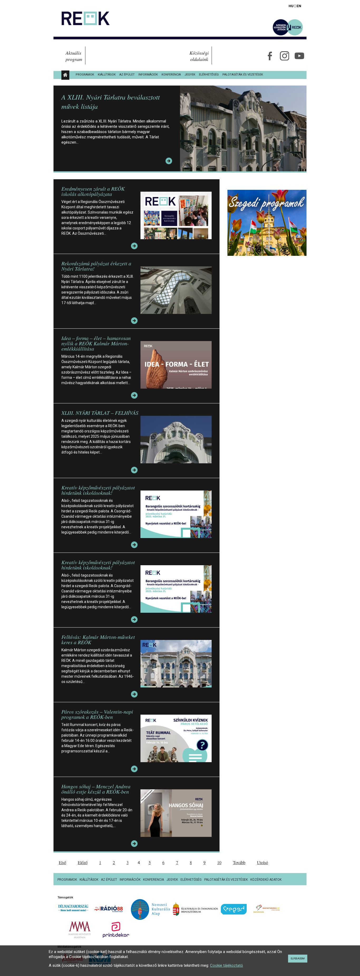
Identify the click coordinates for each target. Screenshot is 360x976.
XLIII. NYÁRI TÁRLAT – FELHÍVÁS (99, 412)
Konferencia (171, 74)
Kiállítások (107, 74)
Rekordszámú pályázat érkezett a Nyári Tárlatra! (96, 266)
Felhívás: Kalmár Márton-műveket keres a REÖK (98, 639)
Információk (148, 74)
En (298, 6)
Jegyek (189, 74)
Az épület (127, 74)
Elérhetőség (209, 74)
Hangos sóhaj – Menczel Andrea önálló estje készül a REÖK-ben (95, 789)
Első (62, 862)
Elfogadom (298, 958)
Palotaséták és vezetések (242, 74)
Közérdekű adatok (265, 879)
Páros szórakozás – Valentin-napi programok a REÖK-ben (97, 714)
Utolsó (262, 862)
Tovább (239, 862)
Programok (85, 74)
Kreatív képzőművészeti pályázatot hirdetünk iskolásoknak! (98, 490)
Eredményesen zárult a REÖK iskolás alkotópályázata (93, 191)
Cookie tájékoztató (226, 965)
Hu (291, 6)
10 (219, 862)
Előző (82, 862)
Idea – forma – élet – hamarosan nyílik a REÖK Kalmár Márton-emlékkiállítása (96, 343)
